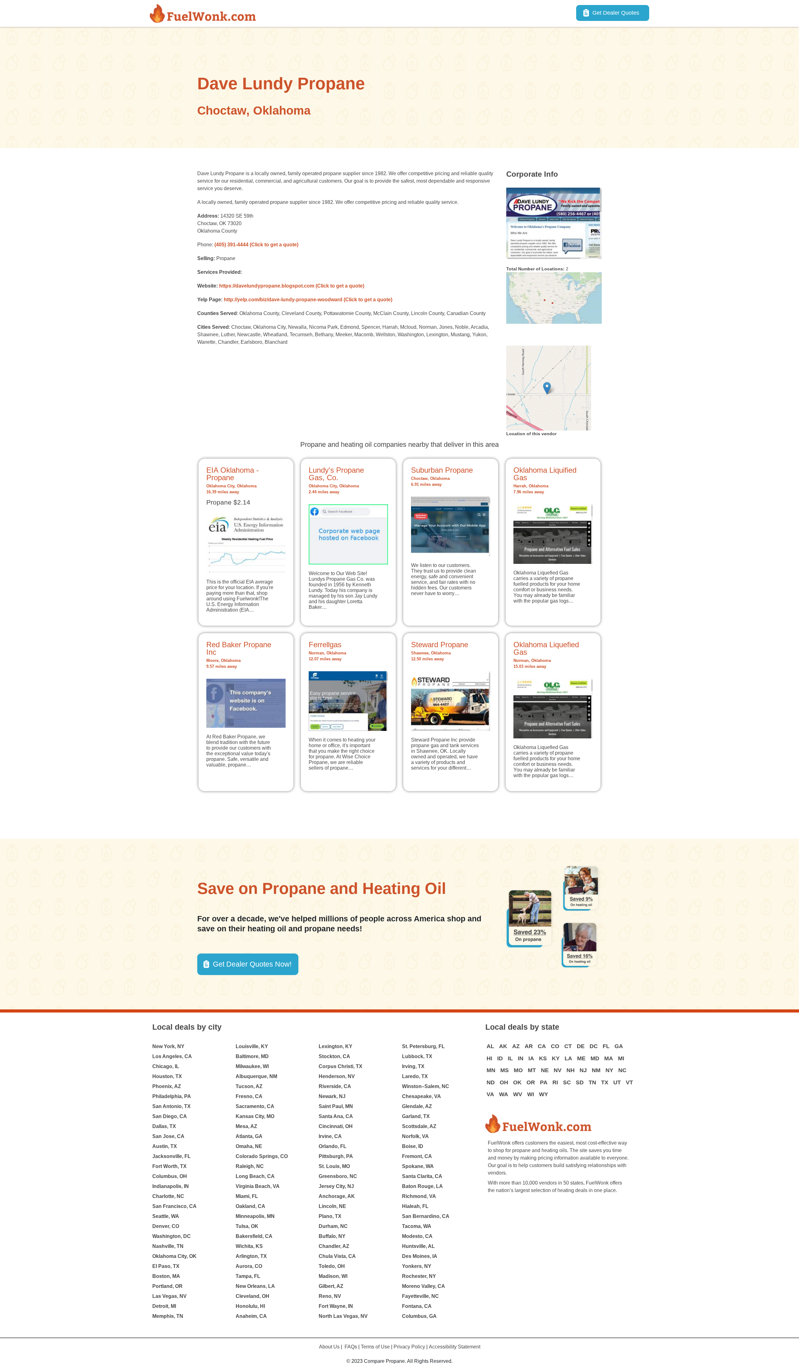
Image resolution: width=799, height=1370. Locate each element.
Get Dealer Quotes (615, 13)
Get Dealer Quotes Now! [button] (252, 964)
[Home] (205, 13)
